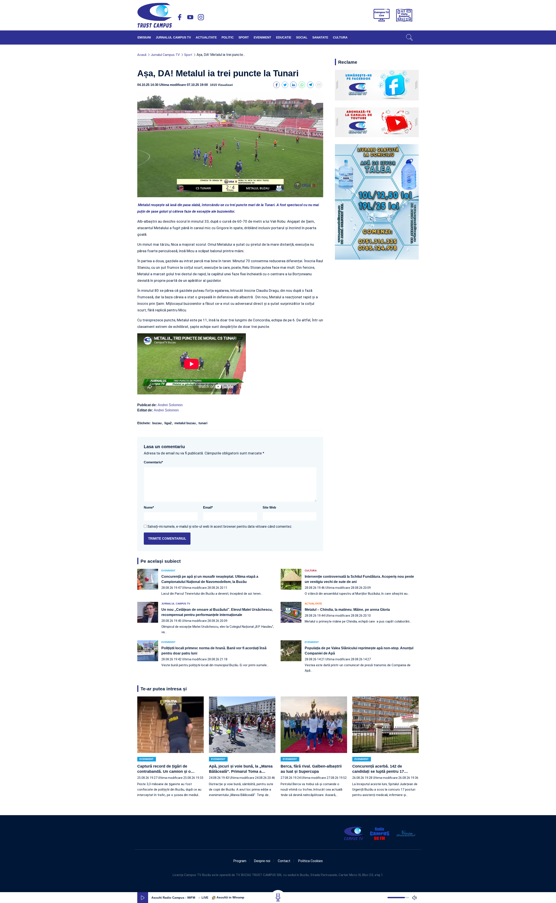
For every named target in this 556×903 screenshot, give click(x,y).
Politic (228, 37)
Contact (284, 861)
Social (302, 37)
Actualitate (206, 37)
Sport (243, 37)
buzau (157, 423)
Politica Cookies (310, 861)
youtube (190, 17)
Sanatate (320, 37)
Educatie (283, 37)
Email (208, 507)
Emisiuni (144, 37)
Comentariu (153, 462)
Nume (149, 507)
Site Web (269, 507)
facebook (179, 17)
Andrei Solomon (170, 405)
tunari (203, 423)
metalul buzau (185, 423)
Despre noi (262, 861)
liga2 (168, 423)
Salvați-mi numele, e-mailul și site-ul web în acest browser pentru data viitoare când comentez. (219, 526)
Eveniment (262, 37)
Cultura (340, 37)
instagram (201, 17)
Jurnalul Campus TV (173, 37)
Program (239, 861)
